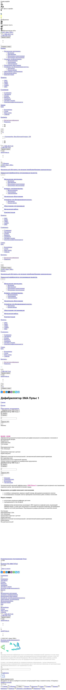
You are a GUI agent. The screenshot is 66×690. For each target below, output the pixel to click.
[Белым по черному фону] (1, 12)
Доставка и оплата (9, 100)
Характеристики (9, 479)
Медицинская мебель (10, 73)
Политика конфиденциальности (13, 102)
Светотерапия (12, 62)
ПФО (5, 86)
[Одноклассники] (4, 392)
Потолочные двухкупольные (16, 57)
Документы (7, 94)
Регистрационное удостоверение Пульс (14, 559)
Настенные (11, 53)
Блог (2, 107)
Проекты (4, 77)
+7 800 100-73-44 (8, 34)
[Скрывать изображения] (1, 23)
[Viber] (11, 392)
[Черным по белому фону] (1, 10)
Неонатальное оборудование (12, 65)
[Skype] (16, 392)
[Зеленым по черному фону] (1, 18)
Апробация (7, 99)
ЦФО (5, 80)
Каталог (3, 48)
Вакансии (7, 97)
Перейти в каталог (6, 682)
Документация (8, 482)
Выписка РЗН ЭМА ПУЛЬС (9, 564)
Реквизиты (7, 122)
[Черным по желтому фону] (1, 16)
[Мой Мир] (7, 392)
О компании (4, 90)
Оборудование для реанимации (13, 71)
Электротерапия (12, 63)
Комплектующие (9, 74)
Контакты (4, 117)
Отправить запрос (6, 46)
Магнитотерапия (12, 60)
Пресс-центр (8, 112)
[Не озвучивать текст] (1, 29)
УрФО (6, 82)
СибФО (6, 85)
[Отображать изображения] (2, 21)
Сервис (3, 105)
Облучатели (11, 68)
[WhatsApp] (14, 392)
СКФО (6, 83)
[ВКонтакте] (4, 124)
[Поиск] (2, 130)
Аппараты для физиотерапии (13, 59)
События (6, 114)
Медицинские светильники (12, 51)
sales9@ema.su (5, 152)
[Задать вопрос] (2, 424)
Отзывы (6, 96)
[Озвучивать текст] (2, 27)
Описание (7, 478)
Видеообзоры (8, 109)
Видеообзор (7, 481)
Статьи (6, 111)
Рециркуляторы (12, 70)
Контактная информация (11, 120)
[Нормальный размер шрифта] (2, 5)
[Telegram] (4, 126)
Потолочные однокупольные (16, 56)
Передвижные (12, 54)
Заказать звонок (5, 37)
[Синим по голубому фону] (1, 14)
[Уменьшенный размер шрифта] (1, 3)
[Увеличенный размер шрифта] (2, 7)
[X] (9, 392)
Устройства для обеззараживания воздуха (16, 67)
